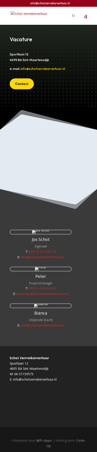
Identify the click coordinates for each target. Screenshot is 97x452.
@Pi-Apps (44, 440)
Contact (21, 84)
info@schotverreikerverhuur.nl (43, 69)
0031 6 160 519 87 (42, 288)
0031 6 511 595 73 (42, 251)
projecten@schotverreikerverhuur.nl (42, 294)
